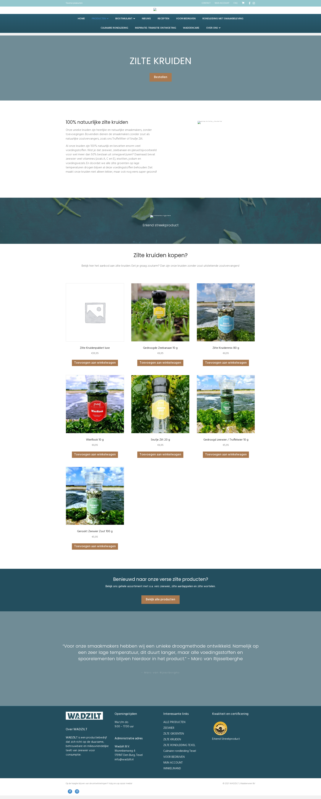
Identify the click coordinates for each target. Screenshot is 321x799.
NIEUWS (146, 19)
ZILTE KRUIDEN (172, 739)
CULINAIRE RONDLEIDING (114, 28)
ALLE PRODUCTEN (174, 722)
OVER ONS (212, 28)
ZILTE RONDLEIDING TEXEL (179, 745)
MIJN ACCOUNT (222, 3)
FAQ (236, 3)
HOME (81, 19)
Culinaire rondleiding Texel (179, 751)
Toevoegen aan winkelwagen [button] (95, 362)
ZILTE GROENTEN (173, 733)
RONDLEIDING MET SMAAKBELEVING (222, 19)
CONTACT (206, 3)
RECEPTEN (163, 19)
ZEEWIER (168, 728)
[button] (161, 77)
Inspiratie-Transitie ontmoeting (155, 28)
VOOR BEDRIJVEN (186, 19)
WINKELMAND (172, 768)
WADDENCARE (191, 28)
